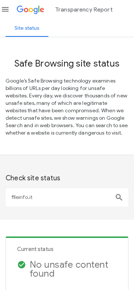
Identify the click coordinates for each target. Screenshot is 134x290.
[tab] (27, 28)
